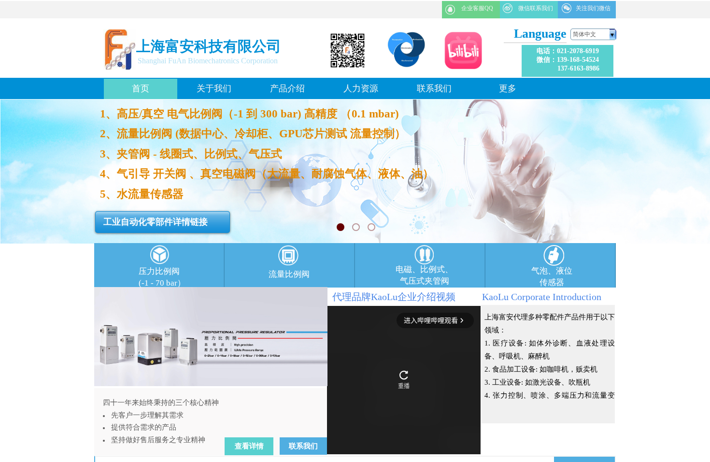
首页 (140, 88)
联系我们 (434, 88)
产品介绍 (287, 88)
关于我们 (214, 88)
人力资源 (360, 88)
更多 (507, 88)
